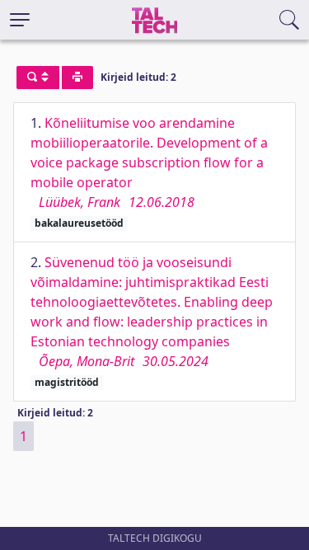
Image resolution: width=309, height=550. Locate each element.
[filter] (37, 77)
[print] (77, 77)
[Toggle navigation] (20, 20)
